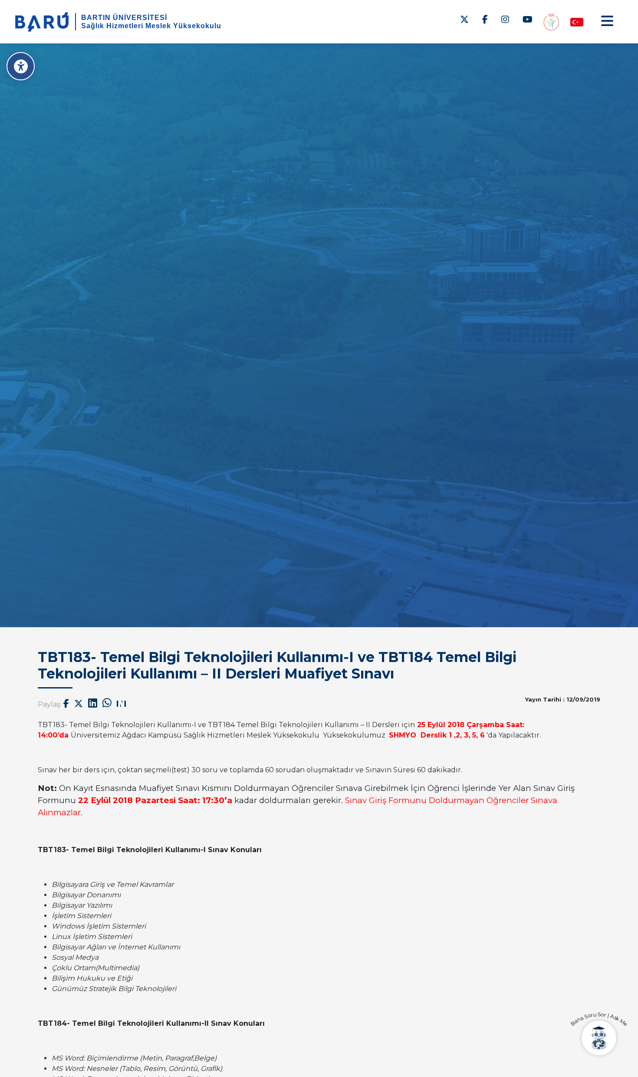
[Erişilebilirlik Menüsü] (21, 66)
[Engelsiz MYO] (551, 21)
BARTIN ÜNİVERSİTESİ (124, 17)
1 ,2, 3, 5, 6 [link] (467, 735)
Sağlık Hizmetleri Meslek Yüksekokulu (151, 26)
